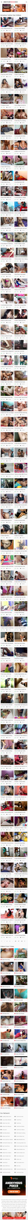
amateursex (11, 2)
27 (18, 941)
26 (15, 941)
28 (21, 941)
